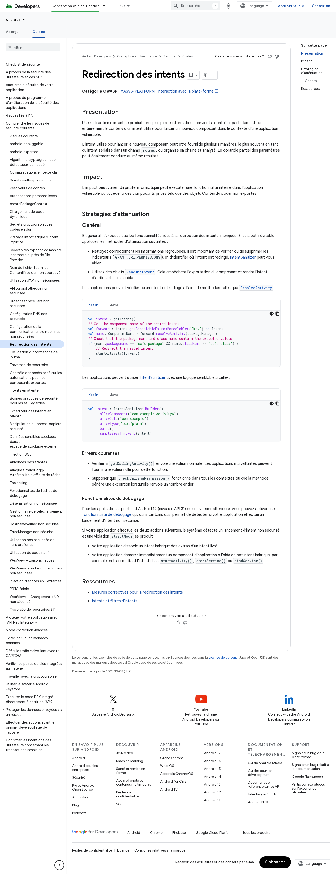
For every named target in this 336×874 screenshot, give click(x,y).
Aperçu (12, 31)
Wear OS (167, 765)
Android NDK (258, 802)
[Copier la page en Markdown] (206, 75)
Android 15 (212, 768)
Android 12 (212, 792)
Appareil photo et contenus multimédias (133, 782)
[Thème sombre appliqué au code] (272, 314)
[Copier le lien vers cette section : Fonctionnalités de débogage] (149, 499)
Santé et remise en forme (130, 770)
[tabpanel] (181, 339)
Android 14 (212, 776)
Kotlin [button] (93, 305)
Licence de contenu (223, 657)
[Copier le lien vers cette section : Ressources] (120, 582)
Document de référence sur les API (264, 784)
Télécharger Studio (262, 794)
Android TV (169, 789)
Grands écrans (171, 758)
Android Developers (96, 56)
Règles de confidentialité (127, 794)
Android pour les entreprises (85, 767)
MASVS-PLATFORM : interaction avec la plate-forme (167, 91)
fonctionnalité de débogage (106, 514)
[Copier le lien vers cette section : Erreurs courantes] (124, 454)
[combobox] (195, 5)
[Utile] (269, 56)
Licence (123, 850)
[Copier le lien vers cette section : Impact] (107, 177)
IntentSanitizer (243, 257)
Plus (122, 6)
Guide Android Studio (265, 763)
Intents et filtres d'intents (114, 601)
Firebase (179, 833)
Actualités (80, 797)
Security (15, 20)
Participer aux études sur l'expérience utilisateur (308, 788)
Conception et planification (75, 6)
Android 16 (212, 761)
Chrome (156, 833)
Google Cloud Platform (214, 833)
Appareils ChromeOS (176, 773)
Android (78, 758)
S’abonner (275, 862)
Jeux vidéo (124, 753)
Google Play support (307, 776)
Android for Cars (173, 781)
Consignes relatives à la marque (159, 850)
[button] (32, 115)
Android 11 (212, 800)
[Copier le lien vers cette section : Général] (105, 226)
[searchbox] (33, 47)
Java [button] (114, 305)
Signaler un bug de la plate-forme (308, 755)
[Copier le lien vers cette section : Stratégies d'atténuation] (154, 215)
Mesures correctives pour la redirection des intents (137, 592)
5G (118, 804)
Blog (75, 805)
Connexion (321, 6)
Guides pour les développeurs (260, 772)
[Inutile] (277, 56)
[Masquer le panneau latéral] (59, 865)
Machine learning (129, 761)
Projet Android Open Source (83, 787)
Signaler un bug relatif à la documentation (310, 767)
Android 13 (212, 784)
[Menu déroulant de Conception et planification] (106, 6)
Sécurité (78, 777)
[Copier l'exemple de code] (277, 314)
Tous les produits (256, 833)
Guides (38, 31)
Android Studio (291, 6)
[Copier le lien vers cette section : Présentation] (123, 112)
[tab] (93, 304)
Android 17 (212, 753)
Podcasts (79, 813)
